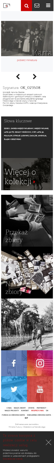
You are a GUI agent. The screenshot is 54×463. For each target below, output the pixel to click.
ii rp (34, 132)
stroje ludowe (21, 136)
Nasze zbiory (20, 408)
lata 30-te (9, 132)
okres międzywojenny (22, 128)
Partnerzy (41, 408)
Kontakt (25, 411)
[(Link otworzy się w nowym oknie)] (14, 363)
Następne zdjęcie (35, 76)
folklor (8, 136)
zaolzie (33, 136)
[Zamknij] (49, 442)
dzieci (7, 128)
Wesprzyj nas (37, 411)
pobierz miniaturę (27, 60)
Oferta (31, 408)
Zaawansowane (26, 5)
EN (47, 411)
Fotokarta (6, 5)
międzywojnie (41, 128)
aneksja (42, 136)
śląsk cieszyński (12, 139)
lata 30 (40, 132)
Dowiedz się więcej (13, 459)
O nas (9, 408)
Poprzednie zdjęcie (18, 76)
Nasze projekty (12, 411)
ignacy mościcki (23, 132)
